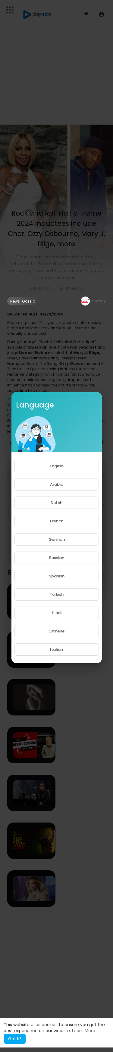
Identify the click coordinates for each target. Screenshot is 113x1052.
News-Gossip (22, 301)
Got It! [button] (14, 1039)
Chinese (56, 631)
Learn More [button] (83, 1031)
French (56, 521)
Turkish (57, 594)
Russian (56, 558)
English (57, 466)
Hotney (99, 300)
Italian (56, 649)
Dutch (56, 503)
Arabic (56, 484)
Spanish (56, 576)
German (57, 539)
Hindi (56, 613)
